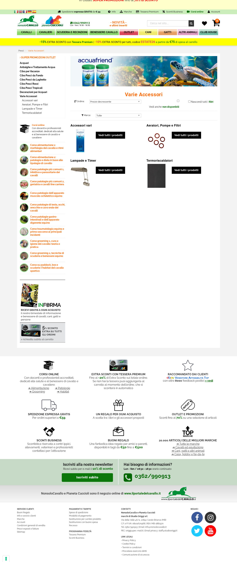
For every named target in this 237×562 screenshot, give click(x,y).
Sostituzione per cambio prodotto (85, 519)
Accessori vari (29, 100)
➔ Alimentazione (38, 388)
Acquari (24, 62)
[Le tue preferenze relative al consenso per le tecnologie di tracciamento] (6, 558)
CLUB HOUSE (208, 32)
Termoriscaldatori (31, 112)
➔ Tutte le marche (188, 444)
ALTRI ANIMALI (188, 32)
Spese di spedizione (78, 512)
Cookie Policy (128, 544)
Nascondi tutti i (202, 101)
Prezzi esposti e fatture (28, 529)
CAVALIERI (45, 32)
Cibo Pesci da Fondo (31, 75)
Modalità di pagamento (80, 516)
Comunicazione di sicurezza (135, 555)
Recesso (73, 525)
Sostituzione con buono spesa (83, 522)
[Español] (34, 11)
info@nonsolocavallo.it (156, 527)
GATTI (167, 32)
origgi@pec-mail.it (134, 530)
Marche (128, 11)
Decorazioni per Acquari (33, 92)
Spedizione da (81, 11)
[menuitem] (26, 33)
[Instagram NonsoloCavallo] (210, 517)
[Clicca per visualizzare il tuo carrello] (216, 25)
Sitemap (21, 532)
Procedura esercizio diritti (134, 551)
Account (21, 522)
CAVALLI (26, 32)
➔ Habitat (63, 391)
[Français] (25, 11)
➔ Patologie (62, 388)
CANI (148, 32)
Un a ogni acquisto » (118, 5)
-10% (98, 42)
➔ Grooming (37, 391)
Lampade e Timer (31, 108)
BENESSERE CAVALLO (103, 32)
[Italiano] (16, 11)
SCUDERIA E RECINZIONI (72, 32)
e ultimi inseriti (118, 24)
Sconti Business (174, 11)
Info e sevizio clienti (26, 516)
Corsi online (197, 11)
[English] (21, 11)
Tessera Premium (149, 11)
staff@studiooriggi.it (168, 530)
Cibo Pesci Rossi (29, 83)
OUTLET (129, 32)
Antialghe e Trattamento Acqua (37, 67)
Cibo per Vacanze (30, 71)
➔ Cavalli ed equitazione (187, 447)
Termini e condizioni (132, 547)
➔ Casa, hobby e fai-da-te (188, 454)
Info (114, 11)
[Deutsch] (30, 11)
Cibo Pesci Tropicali (31, 87)
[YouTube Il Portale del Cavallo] (210, 531)
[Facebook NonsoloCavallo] (197, 517)
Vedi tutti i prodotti (110, 135)
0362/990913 (81, 23)
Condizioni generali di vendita (31, 525)
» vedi (209, 380)
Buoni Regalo (23, 512)
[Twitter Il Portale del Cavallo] (197, 531)
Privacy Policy (129, 540)
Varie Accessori (28, 96)
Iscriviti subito (87, 477)
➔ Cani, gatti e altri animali (188, 450)
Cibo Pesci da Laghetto (33, 79)
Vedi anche (164, 106)
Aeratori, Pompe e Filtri (34, 104)
